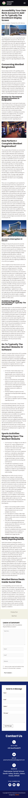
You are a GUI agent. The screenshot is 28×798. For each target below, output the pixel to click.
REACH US (14, 769)
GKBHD (17, 794)
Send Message (8, 726)
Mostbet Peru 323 (15, 23)
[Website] (13, 661)
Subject (5, 706)
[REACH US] (14, 765)
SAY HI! (14, 758)
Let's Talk (14, 745)
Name (5, 692)
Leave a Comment (6, 23)
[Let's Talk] (14, 742)
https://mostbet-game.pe (8, 415)
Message (6, 713)
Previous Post (14, 612)
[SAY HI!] (14, 754)
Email (5, 699)
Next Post (14, 616)
